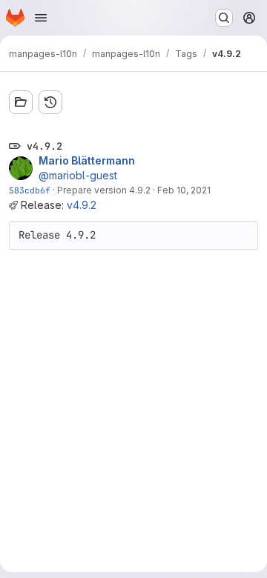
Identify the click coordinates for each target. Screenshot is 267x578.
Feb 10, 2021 (184, 190)
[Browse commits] (50, 102)
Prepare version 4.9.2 (104, 190)
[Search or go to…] (224, 18)
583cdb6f (29, 190)
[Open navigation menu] (41, 18)
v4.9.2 (81, 205)
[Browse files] (21, 102)
